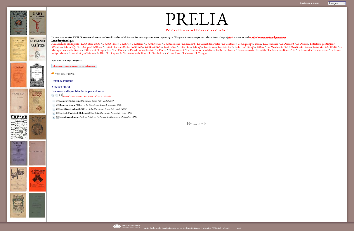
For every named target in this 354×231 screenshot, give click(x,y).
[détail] (54, 101)
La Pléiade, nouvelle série (140, 50)
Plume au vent (176, 50)
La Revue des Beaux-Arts (281, 50)
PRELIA (196, 21)
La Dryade (302, 44)
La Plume (161, 50)
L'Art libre (137, 44)
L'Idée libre (184, 47)
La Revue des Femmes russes (312, 50)
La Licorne (210, 47)
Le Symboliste (156, 53)
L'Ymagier (201, 53)
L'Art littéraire (153, 44)
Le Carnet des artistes (208, 44)
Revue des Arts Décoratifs (251, 50)
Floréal (108, 47)
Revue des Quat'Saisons (82, 53)
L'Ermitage (70, 47)
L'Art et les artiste (90, 44)
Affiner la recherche (102, 96)
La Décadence (270, 44)
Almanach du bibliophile (65, 44)
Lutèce (260, 47)
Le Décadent (287, 44)
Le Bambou (188, 44)
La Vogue (188, 53)
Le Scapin (112, 53)
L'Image (197, 47)
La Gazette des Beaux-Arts (128, 47)
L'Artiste (124, 44)
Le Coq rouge (245, 44)
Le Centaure (228, 44)
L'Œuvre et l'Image (94, 50)
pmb (239, 227)
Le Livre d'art (225, 47)
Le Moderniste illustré (325, 47)
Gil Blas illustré (153, 47)
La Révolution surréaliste (200, 50)
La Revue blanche (225, 50)
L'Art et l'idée (110, 44)
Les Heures (170, 47)
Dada (258, 44)
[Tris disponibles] (61, 96)
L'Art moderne (172, 44)
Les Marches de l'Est (277, 47)
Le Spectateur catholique (133, 53)
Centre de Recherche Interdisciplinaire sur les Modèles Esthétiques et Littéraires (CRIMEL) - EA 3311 (187, 227)
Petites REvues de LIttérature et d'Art (197, 30)
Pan (109, 50)
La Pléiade (118, 50)
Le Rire (101, 53)
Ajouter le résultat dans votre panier (78, 96)
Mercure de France (301, 47)
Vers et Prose (174, 53)
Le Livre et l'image (245, 47)
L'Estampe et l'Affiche (90, 47)
